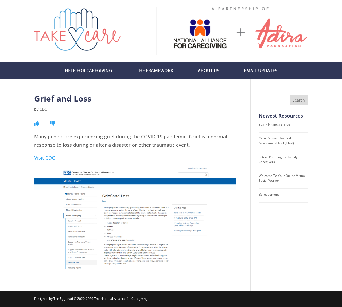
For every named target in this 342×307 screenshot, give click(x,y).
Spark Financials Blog (274, 124)
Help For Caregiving (88, 70)
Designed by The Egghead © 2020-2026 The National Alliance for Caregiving (90, 298)
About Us (208, 70)
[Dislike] (52, 123)
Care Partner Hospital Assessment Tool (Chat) (276, 140)
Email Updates (260, 70)
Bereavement (269, 194)
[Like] (36, 123)
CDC (43, 109)
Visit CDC (44, 157)
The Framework (155, 70)
